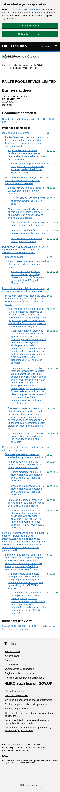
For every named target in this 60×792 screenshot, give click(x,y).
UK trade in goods (14, 691)
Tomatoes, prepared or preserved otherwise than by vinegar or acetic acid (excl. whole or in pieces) (26, 503)
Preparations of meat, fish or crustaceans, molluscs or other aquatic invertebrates (23, 290)
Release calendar (14, 664)
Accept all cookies (30, 25)
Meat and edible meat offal (15, 133)
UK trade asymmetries (16, 695)
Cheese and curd (14, 257)
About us (6, 744)
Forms (8, 660)
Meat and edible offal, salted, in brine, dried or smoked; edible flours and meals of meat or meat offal (24, 180)
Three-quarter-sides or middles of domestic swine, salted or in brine (28, 223)
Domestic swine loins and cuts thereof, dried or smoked (26, 240)
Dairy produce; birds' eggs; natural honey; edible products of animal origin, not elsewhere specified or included (23, 249)
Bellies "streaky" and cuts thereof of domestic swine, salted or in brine (28, 201)
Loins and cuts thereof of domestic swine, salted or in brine (28, 232)
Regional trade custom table (19, 673)
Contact (36, 744)
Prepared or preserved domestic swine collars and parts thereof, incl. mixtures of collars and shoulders (27, 437)
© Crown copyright (28, 785)
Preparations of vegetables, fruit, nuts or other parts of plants (22, 448)
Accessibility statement (12, 747)
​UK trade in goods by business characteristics (28, 700)
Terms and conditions (35, 747)
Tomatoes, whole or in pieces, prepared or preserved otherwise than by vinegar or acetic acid (25, 464)
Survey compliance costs (18, 708)
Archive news (12, 656)
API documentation (11, 750)
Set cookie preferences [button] (30, 34)
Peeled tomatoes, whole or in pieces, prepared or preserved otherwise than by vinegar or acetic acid (26, 476)
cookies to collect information (25, 9)
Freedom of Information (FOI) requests (24, 677)
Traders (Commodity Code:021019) (28, 65)
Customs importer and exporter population (26, 704)
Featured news (12, 651)
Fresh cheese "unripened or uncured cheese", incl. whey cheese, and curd (27, 264)
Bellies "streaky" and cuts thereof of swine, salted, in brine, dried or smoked (26, 191)
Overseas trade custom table (19, 669)
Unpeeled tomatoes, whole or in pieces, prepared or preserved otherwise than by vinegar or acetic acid (27, 490)
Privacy (16, 744)
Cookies (26, 744)
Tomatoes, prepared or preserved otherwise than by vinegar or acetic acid (25, 456)
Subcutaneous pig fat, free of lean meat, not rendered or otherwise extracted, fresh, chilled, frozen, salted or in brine (28, 168)
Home (5, 65)
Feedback (27, 750)
